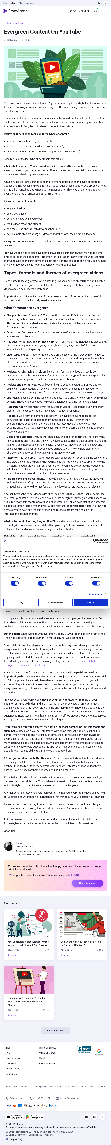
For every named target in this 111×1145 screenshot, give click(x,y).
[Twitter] (105, 3)
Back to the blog (14, 23)
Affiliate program (47, 1053)
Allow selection (55, 602)
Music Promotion (27, 3)
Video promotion (97, 1086)
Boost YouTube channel (17, 1086)
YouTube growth (39, 1086)
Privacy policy (13, 1058)
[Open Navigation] (105, 11)
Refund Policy (13, 1068)
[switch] (42, 583)
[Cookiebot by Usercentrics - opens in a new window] (95, 541)
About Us (43, 1058)
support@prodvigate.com (71, 1098)
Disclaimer (11, 1063)
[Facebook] (99, 3)
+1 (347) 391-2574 (79, 11)
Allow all (90, 602)
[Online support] (95, 11)
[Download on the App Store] (14, 1117)
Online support (16, 1098)
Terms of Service (47, 1047)
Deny (20, 602)
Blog (13, 3)
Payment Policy (47, 1063)
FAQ (5, 3)
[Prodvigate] (15, 11)
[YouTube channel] (86, 1117)
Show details (95, 594)
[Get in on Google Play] (34, 1117)
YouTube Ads (56, 1086)
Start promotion (87, 883)
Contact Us (11, 1074)
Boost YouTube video (75, 1086)
